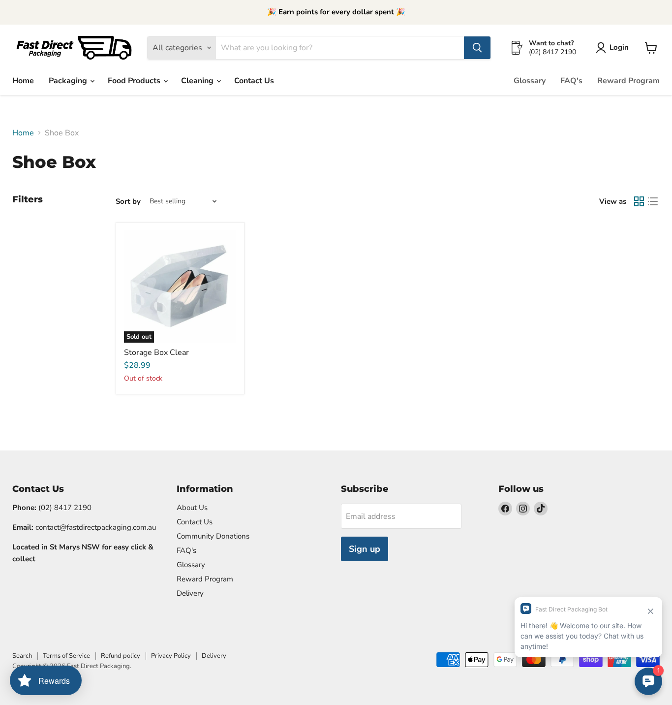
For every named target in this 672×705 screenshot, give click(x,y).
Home (23, 80)
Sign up (364, 549)
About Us (192, 508)
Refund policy (120, 655)
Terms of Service (66, 655)
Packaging (69, 80)
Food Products (135, 80)
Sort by (128, 201)
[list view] (653, 201)
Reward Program (628, 80)
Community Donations (213, 536)
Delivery (190, 593)
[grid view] (639, 201)
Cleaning (198, 80)
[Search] (477, 47)
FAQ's (571, 80)
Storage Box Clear (156, 352)
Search (22, 655)
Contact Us (254, 80)
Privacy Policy (171, 655)
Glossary (530, 80)
